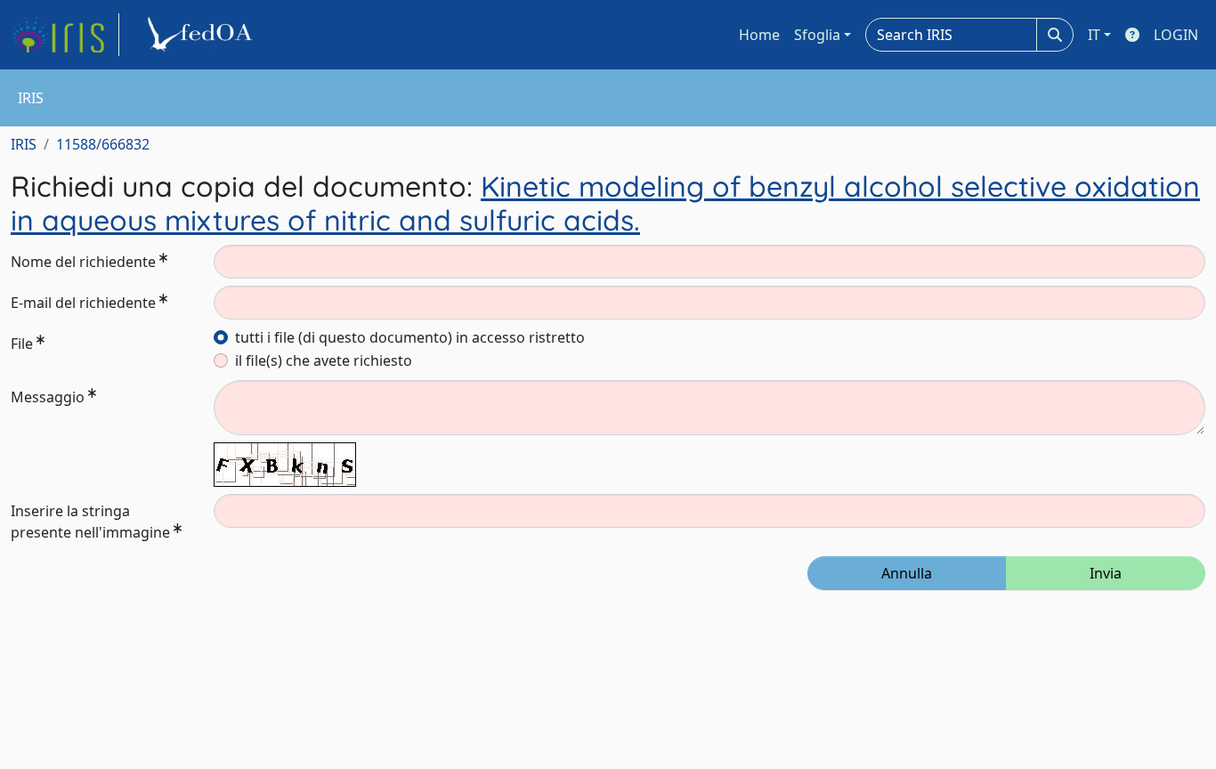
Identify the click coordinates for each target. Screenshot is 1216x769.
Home (759, 35)
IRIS (23, 144)
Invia (1106, 573)
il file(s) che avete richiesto (323, 360)
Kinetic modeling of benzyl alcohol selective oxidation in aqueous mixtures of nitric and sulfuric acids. (605, 203)
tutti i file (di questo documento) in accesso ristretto (410, 337)
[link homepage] (65, 34)
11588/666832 (103, 144)
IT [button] (1094, 35)
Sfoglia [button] (817, 35)
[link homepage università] (203, 34)
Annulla (906, 573)
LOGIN (1176, 35)
